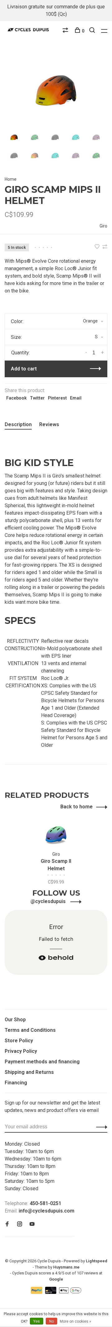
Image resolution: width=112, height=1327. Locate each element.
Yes (36, 1321)
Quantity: (20, 353)
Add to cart (24, 369)
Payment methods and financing (42, 1062)
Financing (16, 1083)
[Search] (92, 30)
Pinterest (57, 398)
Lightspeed (96, 1261)
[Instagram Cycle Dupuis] (19, 1224)
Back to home (76, 807)
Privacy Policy (21, 1051)
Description (18, 424)
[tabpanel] (56, 90)
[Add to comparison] (104, 247)
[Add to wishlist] (98, 247)
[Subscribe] (100, 1127)
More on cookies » (75, 1321)
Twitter (37, 398)
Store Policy (19, 1041)
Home (10, 179)
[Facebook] (7, 1224)
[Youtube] (32, 1224)
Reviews (49, 424)
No (51, 1321)
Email (76, 398)
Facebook (16, 398)
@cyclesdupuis (48, 901)
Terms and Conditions (30, 1030)
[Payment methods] (37, 1292)
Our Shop (15, 1019)
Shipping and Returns (29, 1072)
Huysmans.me (66, 1267)
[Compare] (66, 30)
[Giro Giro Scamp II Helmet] (56, 834)
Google (56, 1279)
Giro (103, 225)
